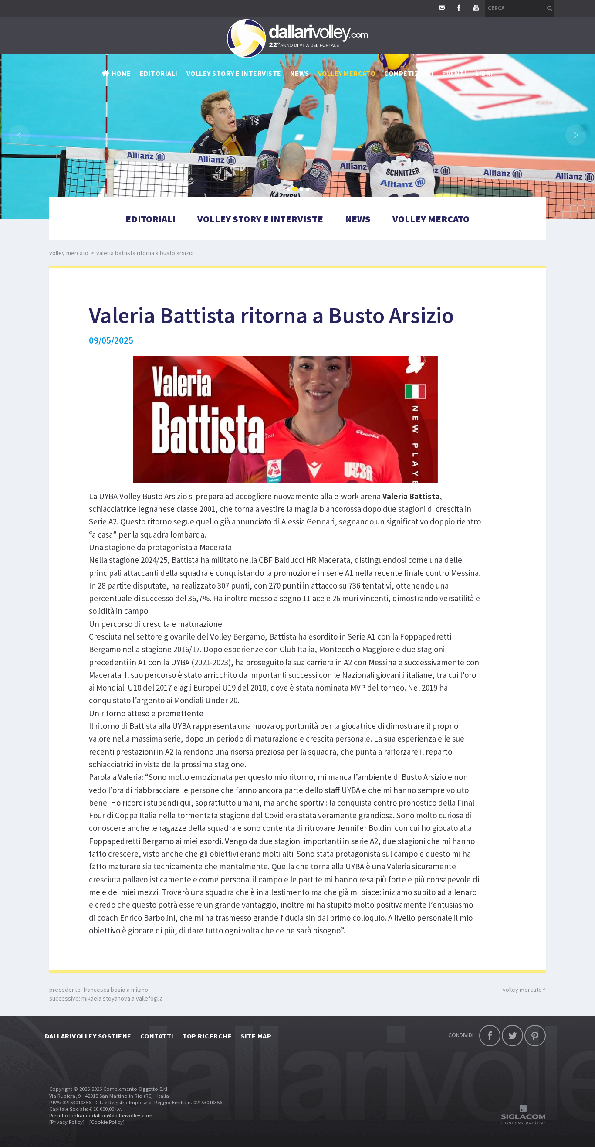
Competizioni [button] (408, 73)
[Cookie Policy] (107, 1122)
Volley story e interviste (233, 73)
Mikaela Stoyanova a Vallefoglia (122, 998)
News (358, 219)
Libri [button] (484, 73)
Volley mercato (347, 73)
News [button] (299, 73)
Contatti (157, 1035)
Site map (255, 1035)
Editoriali (159, 73)
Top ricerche (207, 1035)
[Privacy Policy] (67, 1122)
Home (121, 73)
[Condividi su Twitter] (512, 1035)
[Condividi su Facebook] (489, 1035)
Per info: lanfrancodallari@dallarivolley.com (100, 1115)
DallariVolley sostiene (88, 1035)
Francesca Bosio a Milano (115, 990)
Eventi (454, 73)
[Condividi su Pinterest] (535, 1035)
